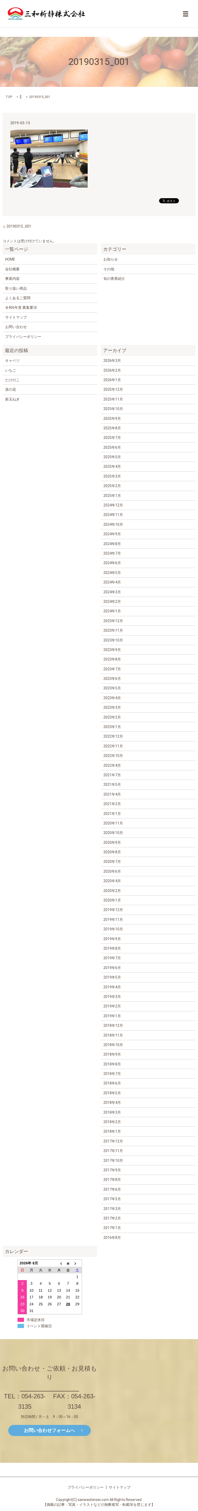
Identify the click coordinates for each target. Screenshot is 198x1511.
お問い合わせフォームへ (49, 1430)
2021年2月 (112, 804)
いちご (10, 370)
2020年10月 (113, 833)
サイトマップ (16, 317)
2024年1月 (112, 611)
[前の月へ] (59, 1263)
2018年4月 (112, 1102)
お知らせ (110, 259)
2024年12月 (113, 505)
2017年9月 (112, 1170)
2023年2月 (112, 717)
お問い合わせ (16, 327)
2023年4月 (112, 698)
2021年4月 (112, 794)
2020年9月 (112, 842)
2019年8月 (112, 948)
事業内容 (12, 279)
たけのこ (12, 380)
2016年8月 (112, 1237)
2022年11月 (113, 746)
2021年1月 (112, 814)
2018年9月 (112, 1054)
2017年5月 (112, 1199)
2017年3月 (112, 1209)
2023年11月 (113, 630)
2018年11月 (113, 1035)
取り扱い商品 (16, 288)
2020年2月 (112, 891)
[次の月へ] (77, 1263)
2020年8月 (112, 852)
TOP (9, 97)
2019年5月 (112, 977)
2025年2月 (112, 486)
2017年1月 (112, 1228)
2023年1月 (112, 727)
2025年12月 (113, 389)
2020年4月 (112, 881)
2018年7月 (112, 1074)
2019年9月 (112, 939)
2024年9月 (112, 534)
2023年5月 (112, 688)
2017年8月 (112, 1180)
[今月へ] (68, 1263)
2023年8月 (112, 659)
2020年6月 (112, 871)
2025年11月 (113, 399)
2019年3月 (112, 997)
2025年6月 (112, 447)
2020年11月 (113, 823)
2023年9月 (112, 650)
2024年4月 (112, 582)
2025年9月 (112, 418)
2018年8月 (112, 1064)
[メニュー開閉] (185, 13)
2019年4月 (112, 987)
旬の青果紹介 (114, 279)
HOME (10, 259)
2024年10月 (113, 524)
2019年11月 (113, 919)
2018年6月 (112, 1083)
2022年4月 (112, 765)
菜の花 (10, 389)
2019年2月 (112, 1006)
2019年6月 (112, 968)
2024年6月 (112, 563)
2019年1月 (112, 1016)
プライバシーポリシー (23, 337)
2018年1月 (112, 1131)
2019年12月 (113, 910)
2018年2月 (112, 1122)
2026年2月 (112, 370)
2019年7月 (112, 958)
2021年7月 (112, 775)
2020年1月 (112, 900)
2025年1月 (112, 496)
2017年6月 (112, 1189)
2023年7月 (112, 669)
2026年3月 (112, 360)
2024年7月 (112, 553)
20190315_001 (18, 226)
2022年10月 (113, 756)
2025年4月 (112, 466)
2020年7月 (112, 861)
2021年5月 (112, 784)
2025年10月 (113, 409)
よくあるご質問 (17, 298)
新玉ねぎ (12, 399)
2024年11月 (113, 515)
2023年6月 (112, 679)
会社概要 (12, 269)
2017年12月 (113, 1141)
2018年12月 (113, 1025)
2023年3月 (112, 707)
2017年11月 (113, 1151)
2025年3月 (112, 476)
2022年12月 (113, 736)
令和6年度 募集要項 (21, 307)
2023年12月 (113, 621)
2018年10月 (113, 1045)
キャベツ (12, 360)
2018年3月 (112, 1112)
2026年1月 (112, 380)
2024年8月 (112, 544)
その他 (108, 269)
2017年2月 (112, 1218)
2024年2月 (112, 601)
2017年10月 (113, 1160)
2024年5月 (112, 573)
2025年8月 (112, 428)
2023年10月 (113, 640)
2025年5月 (112, 457)
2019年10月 (113, 929)
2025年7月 (112, 438)
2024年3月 (112, 592)
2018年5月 (112, 1093)
